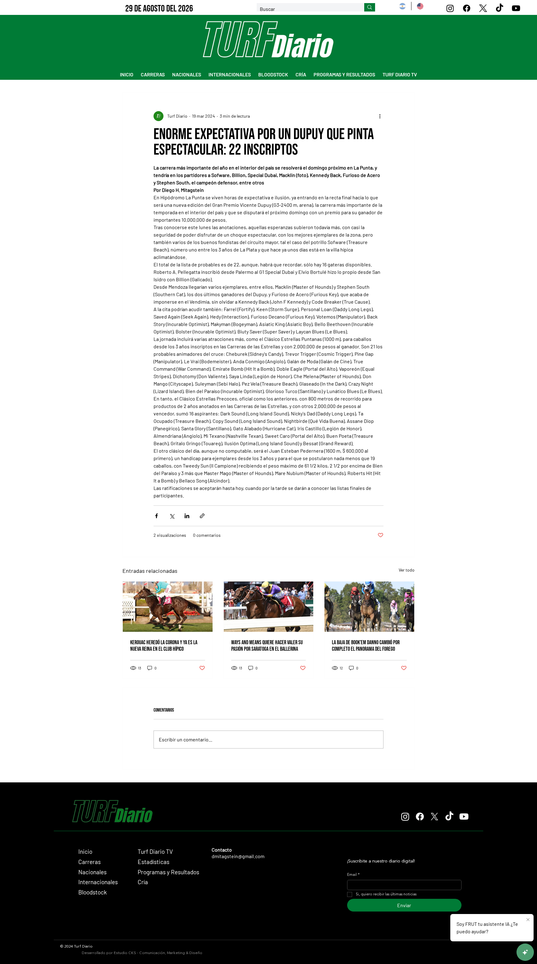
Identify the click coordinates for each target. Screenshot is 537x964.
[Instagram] (450, 8)
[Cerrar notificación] (528, 920)
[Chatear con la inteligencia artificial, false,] (525, 952)
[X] (483, 8)
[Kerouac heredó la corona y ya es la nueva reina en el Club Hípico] (168, 607)
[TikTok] (499, 8)
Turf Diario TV (155, 851)
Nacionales (92, 872)
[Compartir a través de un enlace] (202, 516)
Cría (143, 881)
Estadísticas (153, 861)
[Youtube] (516, 8)
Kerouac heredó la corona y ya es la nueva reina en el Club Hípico (163, 645)
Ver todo (407, 570)
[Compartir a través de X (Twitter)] (172, 516)
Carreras (89, 861)
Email (353, 875)
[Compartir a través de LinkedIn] (187, 516)
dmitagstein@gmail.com (238, 856)
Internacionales (98, 881)
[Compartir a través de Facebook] (156, 516)
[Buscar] (369, 7)
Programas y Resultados (168, 872)
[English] (420, 6)
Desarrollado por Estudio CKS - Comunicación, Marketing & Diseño (142, 952)
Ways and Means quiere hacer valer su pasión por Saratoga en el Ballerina (267, 645)
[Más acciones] (379, 116)
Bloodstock (92, 892)
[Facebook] (466, 8)
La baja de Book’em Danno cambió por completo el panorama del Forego (366, 645)
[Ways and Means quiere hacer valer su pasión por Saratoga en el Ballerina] (269, 607)
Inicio (85, 851)
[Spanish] (402, 6)
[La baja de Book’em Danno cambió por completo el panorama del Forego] (369, 607)
